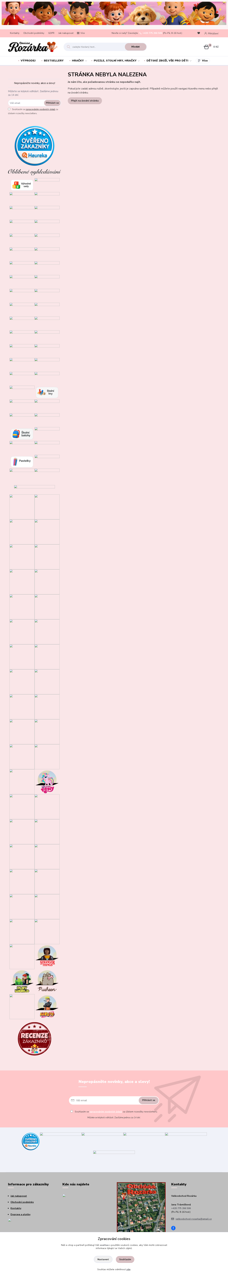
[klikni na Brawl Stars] (22, 506)
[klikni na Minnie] (22, 756)
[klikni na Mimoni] (47, 731)
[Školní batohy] (22, 433)
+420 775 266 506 (152, 33)
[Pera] (22, 447)
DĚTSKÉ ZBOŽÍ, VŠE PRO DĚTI (167, 60)
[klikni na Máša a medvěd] (47, 706)
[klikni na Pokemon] (22, 856)
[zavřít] (223, 3)
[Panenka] (47, 350)
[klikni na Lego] (47, 931)
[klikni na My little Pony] (47, 781)
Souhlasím (125, 1259)
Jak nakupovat (65, 33)
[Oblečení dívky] (47, 240)
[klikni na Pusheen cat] (47, 981)
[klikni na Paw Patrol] (47, 756)
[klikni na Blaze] (22, 656)
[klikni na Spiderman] (22, 831)
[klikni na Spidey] (22, 606)
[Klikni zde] (47, 184)
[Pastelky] (22, 461)
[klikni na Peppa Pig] (22, 806)
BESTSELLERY (54, 60)
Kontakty (14, 33)
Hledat (135, 46)
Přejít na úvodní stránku (85, 100)
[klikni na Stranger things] (47, 956)
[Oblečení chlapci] (22, 254)
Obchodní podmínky (33, 33)
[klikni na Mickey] (22, 731)
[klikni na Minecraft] (22, 631)
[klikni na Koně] (22, 1006)
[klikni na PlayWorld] (22, 981)
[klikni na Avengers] (47, 831)
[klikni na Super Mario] (47, 556)
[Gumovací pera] (47, 447)
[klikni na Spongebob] (22, 931)
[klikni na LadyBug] (22, 681)
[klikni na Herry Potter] (47, 856)
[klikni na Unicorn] (22, 531)
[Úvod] (33, 47)
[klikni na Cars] (47, 681)
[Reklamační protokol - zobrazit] (25, 1226)
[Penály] (47, 433)
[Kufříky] (22, 475)
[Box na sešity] (47, 461)
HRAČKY (78, 60)
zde (128, 1269)
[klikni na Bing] (47, 606)
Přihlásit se (52, 102)
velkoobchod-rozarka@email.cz (194, 1219)
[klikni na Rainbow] (22, 881)
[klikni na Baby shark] (22, 906)
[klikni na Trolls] (22, 581)
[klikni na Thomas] (47, 631)
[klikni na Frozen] (47, 656)
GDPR (51, 33)
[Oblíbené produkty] (199, 33)
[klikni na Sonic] (47, 581)
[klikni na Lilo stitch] (47, 906)
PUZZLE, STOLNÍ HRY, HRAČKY (115, 60)
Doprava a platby (20, 1214)
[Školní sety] (22, 419)
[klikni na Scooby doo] (22, 956)
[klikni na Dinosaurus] (47, 531)
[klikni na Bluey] (47, 506)
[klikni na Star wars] (47, 806)
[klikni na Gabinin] (22, 556)
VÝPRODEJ (28, 60)
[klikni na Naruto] (47, 1006)
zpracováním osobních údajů (40, 109)
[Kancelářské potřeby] (47, 475)
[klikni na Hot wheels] (47, 881)
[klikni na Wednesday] (22, 706)
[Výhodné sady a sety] (22, 185)
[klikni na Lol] (22, 781)
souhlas (104, 1245)
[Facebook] (174, 1228)
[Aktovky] (47, 419)
